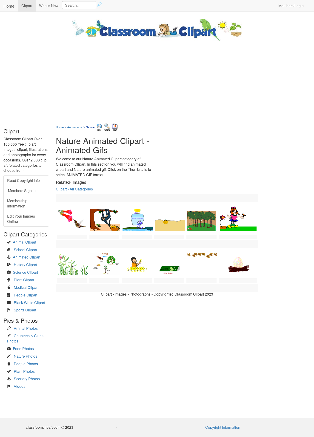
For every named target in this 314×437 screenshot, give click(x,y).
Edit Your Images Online (21, 218)
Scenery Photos (27, 378)
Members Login (291, 5)
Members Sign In (21, 190)
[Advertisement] (157, 80)
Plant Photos (24, 371)
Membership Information (17, 203)
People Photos (26, 363)
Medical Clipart (26, 287)
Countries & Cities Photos (25, 338)
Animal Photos (26, 328)
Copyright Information (222, 427)
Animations (74, 127)
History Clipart (25, 264)
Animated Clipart (26, 257)
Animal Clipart (24, 242)
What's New (49, 5)
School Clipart (25, 249)
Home (8, 6)
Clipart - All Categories (74, 189)
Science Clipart (25, 272)
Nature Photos (25, 356)
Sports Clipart (25, 310)
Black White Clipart (29, 302)
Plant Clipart (24, 279)
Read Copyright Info (23, 180)
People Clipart (25, 295)
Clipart (28, 5)
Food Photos (23, 348)
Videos (19, 386)
